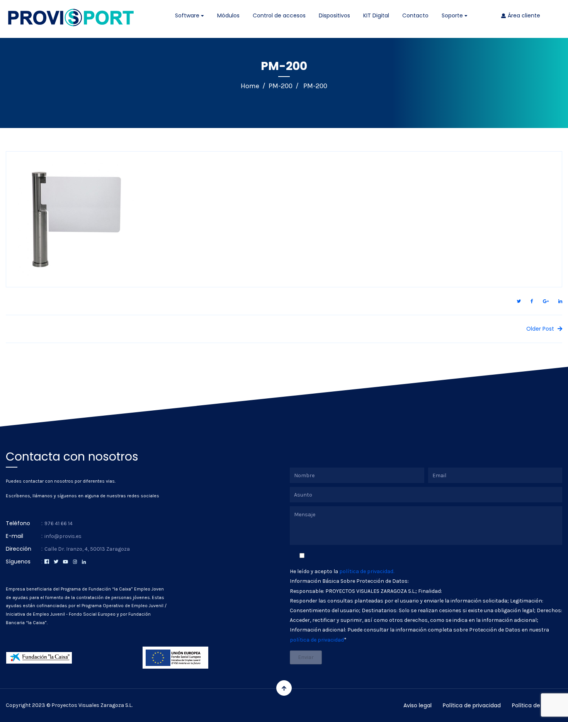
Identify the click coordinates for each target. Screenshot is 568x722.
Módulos (228, 15)
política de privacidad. (366, 571)
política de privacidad (317, 640)
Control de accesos (279, 15)
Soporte (453, 15)
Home (250, 86)
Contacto (415, 15)
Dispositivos (334, 15)
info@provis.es (63, 536)
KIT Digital (376, 15)
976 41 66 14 (58, 523)
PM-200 (281, 86)
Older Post (541, 329)
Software (188, 15)
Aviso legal (417, 705)
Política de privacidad (472, 705)
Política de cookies (537, 705)
